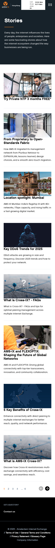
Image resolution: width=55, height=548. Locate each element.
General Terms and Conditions (35, 532)
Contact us (9, 511)
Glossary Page (38, 536)
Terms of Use (12, 532)
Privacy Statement (20, 536)
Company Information (27, 540)
